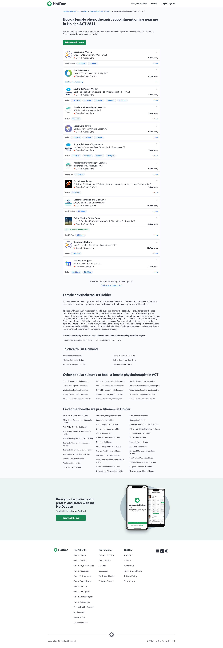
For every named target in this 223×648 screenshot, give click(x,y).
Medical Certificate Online (73, 360)
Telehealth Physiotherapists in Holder (77, 450)
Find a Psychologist (82, 581)
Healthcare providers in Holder (141, 471)
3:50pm (99, 137)
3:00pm (81, 63)
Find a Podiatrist (81, 571)
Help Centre (79, 617)
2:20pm (88, 137)
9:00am (80, 174)
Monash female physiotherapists (142, 394)
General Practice (106, 555)
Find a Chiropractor (82, 576)
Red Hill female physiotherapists (75, 381)
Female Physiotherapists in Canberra (77, 340)
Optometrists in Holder (138, 416)
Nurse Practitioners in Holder (108, 467)
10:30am (76, 100)
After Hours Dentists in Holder (75, 416)
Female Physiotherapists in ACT (100, 11)
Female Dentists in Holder (73, 459)
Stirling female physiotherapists (75, 394)
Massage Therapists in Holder (108, 455)
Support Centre (106, 581)
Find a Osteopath (81, 592)
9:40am (76, 156)
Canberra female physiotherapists (109, 394)
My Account (79, 612)
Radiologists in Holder (138, 447)
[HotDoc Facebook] (157, 551)
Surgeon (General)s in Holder (140, 467)
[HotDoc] (56, 3)
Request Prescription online (74, 364)
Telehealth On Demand (72, 356)
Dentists (102, 566)
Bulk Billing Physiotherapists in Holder (78, 438)
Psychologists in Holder (138, 442)
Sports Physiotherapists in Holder (142, 462)
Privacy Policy (130, 576)
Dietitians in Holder (104, 442)
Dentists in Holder (103, 433)
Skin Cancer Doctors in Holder (141, 458)
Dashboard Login (106, 576)
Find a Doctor (80, 555)
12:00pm (76, 119)
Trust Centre (129, 581)
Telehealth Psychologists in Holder (76, 454)
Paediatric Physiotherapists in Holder (143, 425)
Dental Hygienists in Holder (107, 425)
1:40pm (99, 156)
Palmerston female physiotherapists (110, 381)
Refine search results (74, 42)
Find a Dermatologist (83, 597)
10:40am (87, 156)
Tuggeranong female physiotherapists (144, 390)
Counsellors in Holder (104, 420)
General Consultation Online (124, 356)
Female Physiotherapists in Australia (75, 11)
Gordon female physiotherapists (142, 399)
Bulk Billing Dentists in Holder (75, 427)
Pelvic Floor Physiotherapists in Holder (144, 429)
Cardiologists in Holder (72, 467)
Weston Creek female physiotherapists (144, 386)
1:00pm (99, 100)
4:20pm (111, 156)
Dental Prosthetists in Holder (107, 429)
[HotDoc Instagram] (166, 551)
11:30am (87, 100)
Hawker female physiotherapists (142, 381)
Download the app (70, 518)
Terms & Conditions (133, 571)
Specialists (103, 571)
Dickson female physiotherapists (109, 399)
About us (128, 555)
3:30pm (93, 63)
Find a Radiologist (82, 602)
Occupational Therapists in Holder (109, 471)
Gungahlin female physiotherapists (109, 390)
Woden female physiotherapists (75, 390)
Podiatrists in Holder (137, 438)
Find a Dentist (80, 561)
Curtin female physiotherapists (75, 386)
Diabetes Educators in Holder (108, 438)
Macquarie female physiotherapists (77, 399)
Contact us (129, 566)
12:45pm (76, 193)
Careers (127, 561)
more (155, 63)
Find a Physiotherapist (84, 566)
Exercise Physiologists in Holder (108, 447)
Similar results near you (111, 285)
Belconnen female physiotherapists (110, 386)
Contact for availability (74, 82)
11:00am (76, 137)
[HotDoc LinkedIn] (162, 551)
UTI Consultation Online (122, 364)
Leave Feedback (81, 623)
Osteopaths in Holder (137, 420)
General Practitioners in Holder (108, 451)
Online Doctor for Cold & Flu (124, 360)
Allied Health (105, 561)
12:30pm (81, 211)
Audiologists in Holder (71, 463)
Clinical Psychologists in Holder (108, 416)
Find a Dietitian (80, 586)
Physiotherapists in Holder (139, 433)
